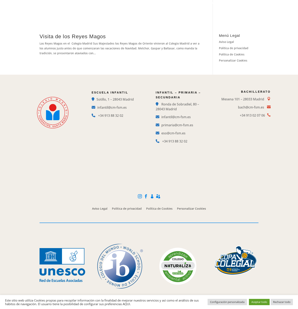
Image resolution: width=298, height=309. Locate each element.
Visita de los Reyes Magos (73, 36)
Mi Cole (243, 3)
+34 (110, 115)
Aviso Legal (226, 42)
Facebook (230, 3)
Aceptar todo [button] (259, 302)
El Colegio (107, 14)
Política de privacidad (233, 48)
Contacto (251, 14)
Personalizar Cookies (233, 60)
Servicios (228, 14)
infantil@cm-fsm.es (112, 107)
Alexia (254, 3)
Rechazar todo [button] (281, 302)
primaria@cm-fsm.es (177, 125)
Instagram (215, 3)
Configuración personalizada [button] (227, 302)
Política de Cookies (231, 54)
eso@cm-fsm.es (173, 133)
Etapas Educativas (139, 14)
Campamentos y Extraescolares (187, 14)
